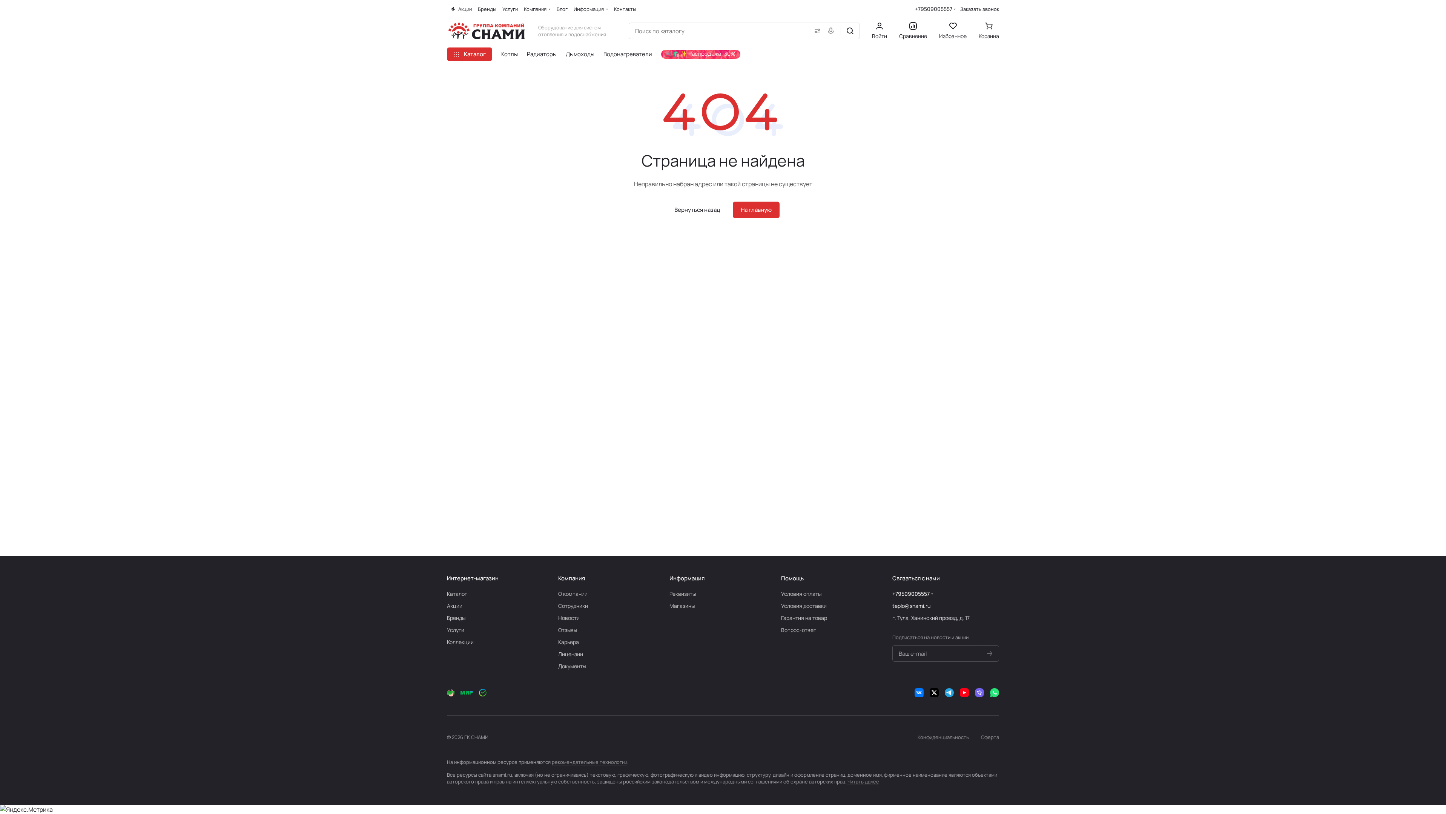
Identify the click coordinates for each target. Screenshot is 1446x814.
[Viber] (979, 692)
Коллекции (460, 642)
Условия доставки (804, 605)
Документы (572, 666)
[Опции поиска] (815, 31)
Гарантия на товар (804, 617)
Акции (454, 605)
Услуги (455, 629)
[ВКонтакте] (919, 692)
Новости (569, 617)
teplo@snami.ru (911, 605)
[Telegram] (949, 692)
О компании (573, 593)
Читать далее (863, 781)
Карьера (568, 642)
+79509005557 (933, 8)
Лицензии (570, 654)
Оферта (990, 737)
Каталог (457, 593)
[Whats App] (994, 692)
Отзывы (567, 629)
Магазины (682, 605)
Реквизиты (682, 593)
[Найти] (850, 31)
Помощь (792, 578)
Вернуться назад (697, 210)
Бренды (456, 617)
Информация (687, 578)
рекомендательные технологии (589, 762)
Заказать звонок (979, 9)
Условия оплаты (801, 593)
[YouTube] (964, 692)
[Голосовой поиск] (832, 31)
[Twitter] (934, 692)
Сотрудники (573, 605)
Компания (571, 578)
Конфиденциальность (943, 737)
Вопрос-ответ (798, 629)
